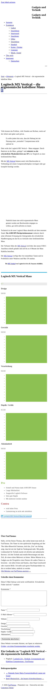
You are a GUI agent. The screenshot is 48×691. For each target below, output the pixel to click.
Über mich (9, 55)
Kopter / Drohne (16, 47)
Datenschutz (15, 61)
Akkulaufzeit (5, 634)
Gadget (13, 28)
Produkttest (10, 25)
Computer (14, 50)
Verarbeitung (5, 629)
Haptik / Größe (6, 632)
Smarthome (15, 36)
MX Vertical (11, 161)
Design (3, 623)
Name (3, 610)
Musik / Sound (16, 53)
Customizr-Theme (7, 688)
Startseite (9, 22)
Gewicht (4, 626)
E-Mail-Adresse (7, 614)
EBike (13, 39)
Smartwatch (15, 33)
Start (2, 76)
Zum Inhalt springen (8, 2)
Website (3, 619)
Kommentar (6, 589)
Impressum (10, 58)
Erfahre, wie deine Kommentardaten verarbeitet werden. (20, 646)
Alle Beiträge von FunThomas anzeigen (16, 571)
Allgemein (9, 76)
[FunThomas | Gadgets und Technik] (16, 18)
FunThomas (12, 685)
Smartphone (15, 31)
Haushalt (14, 45)
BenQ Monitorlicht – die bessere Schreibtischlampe (25, 679)
